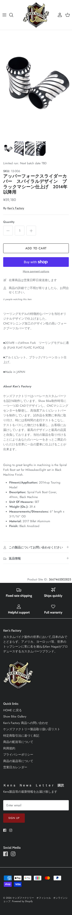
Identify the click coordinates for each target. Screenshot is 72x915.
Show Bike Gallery (14, 716)
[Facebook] (4, 830)
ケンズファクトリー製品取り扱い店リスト (31, 729)
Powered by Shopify (22, 901)
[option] (36, 84)
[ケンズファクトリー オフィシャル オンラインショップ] (36, 15)
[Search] (13, 14)
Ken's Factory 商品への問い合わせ (25, 723)
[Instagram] (10, 830)
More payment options (36, 271)
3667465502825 (60, 579)
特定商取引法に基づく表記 (21, 735)
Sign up (14, 818)
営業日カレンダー (15, 767)
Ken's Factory (15, 208)
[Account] (58, 14)
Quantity (8, 222)
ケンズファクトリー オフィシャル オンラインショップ (35, 899)
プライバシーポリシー (18, 754)
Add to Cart (36, 248)
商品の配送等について (18, 742)
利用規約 (9, 748)
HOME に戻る (12, 710)
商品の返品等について (18, 761)
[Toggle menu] (4, 14)
